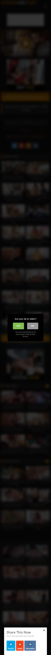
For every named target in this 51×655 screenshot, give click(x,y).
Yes (18, 326)
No (32, 326)
